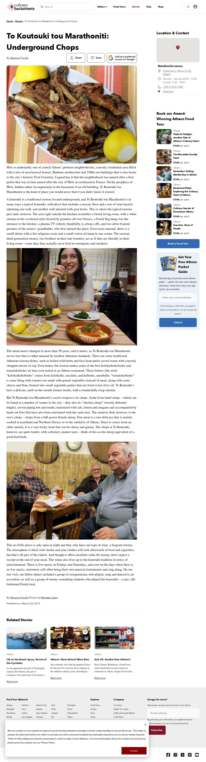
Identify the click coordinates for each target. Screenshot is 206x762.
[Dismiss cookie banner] (145, 724)
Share (78, 58)
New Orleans (41, 713)
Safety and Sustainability (124, 713)
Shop (160, 6)
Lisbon (25, 713)
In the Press (118, 717)
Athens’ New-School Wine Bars (69, 659)
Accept (134, 750)
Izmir (24, 709)
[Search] (42, 7)
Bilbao (9, 717)
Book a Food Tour (178, 243)
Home (10, 21)
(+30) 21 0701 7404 (173, 86)
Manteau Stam (49, 597)
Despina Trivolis (19, 58)
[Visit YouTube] (196, 754)
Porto (53, 709)
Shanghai (71, 705)
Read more (12, 681)
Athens (101, 6)
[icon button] (41, 632)
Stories (136, 6)
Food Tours (120, 6)
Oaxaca (39, 717)
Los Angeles (27, 717)
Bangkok (10, 709)
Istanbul (25, 705)
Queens (54, 713)
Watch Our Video (121, 709)
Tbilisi (69, 709)
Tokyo (69, 717)
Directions (168, 91)
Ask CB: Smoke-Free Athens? (112, 659)
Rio (52, 717)
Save (98, 58)
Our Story (118, 705)
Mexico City (41, 705)
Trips (148, 6)
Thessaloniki (72, 713)
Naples (39, 709)
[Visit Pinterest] (189, 754)
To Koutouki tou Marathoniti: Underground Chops (51, 21)
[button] (178, 47)
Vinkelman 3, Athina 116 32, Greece (177, 72)
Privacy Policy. (48, 742)
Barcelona (11, 713)
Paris (53, 705)
